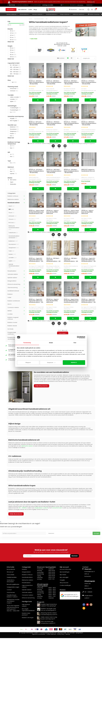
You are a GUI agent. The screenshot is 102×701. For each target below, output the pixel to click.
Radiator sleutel (12, 326)
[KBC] (46, 629)
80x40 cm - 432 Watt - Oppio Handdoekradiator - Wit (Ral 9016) (36, 82)
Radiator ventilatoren (14, 301)
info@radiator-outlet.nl (41, 508)
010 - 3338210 (88, 592)
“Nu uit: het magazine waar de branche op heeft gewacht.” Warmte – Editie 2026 (13, 608)
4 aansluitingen (15, 108)
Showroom (74, 9)
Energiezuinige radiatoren (12, 333)
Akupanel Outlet (62, 633)
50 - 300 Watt (15, 65)
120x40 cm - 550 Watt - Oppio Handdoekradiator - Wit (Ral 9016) (71, 82)
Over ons (81, 9)
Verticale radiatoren (37, 14)
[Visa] (75, 629)
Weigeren (28, 362)
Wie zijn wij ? (10, 572)
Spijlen (13, 101)
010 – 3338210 (23, 508)
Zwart (11, 206)
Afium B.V (53, 633)
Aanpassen (50, 362)
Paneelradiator (12, 271)
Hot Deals (10, 329)
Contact (9, 590)
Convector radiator (13, 307)
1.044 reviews (80, 5)
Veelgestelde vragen (13, 587)
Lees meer (33, 39)
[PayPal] (70, 629)
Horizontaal (14, 88)
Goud (11, 212)
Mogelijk (13, 118)
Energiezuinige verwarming (12, 338)
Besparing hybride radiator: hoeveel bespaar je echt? (49, 613)
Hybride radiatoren (11, 14)
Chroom (12, 219)
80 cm (13, 54)
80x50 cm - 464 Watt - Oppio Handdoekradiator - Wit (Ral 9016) (53, 82)
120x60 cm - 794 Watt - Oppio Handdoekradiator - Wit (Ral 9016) (53, 123)
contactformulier (57, 508)
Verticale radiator (13, 274)
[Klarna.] (51, 629)
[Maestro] (56, 629)
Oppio (11, 182)
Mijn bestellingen (64, 572)
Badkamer (14, 127)
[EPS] (32, 629)
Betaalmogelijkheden (13, 584)
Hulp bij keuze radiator (26, 605)
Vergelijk (62, 580)
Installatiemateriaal (13, 291)
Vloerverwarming (13, 287)
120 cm (13, 57)
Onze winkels (10, 574)
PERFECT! (74, 362)
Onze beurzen (11, 592)
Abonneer (74, 556)
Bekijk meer (11, 42)
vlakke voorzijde (15, 97)
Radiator (10, 294)
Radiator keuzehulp (94, 14)
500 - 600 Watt (15, 72)
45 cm (12, 35)
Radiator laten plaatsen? (26, 614)
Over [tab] (75, 342)
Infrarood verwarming (14, 284)
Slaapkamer (14, 131)
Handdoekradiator (14, 202)
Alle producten (64, 582)
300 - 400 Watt (15, 67)
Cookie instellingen (65, 585)
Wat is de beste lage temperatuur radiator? (48, 622)
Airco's (9, 304)
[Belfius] (27, 629)
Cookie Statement (51, 634)
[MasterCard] (61, 629)
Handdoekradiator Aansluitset (14, 236)
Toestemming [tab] (27, 342)
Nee (12, 148)
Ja (12, 146)
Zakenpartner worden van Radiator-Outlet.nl (13, 601)
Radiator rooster (12, 322)
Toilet (11, 251)
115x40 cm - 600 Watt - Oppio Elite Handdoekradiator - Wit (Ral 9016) (53, 260)
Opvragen (96, 533)
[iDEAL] (41, 629)
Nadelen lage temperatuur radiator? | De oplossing (49, 605)
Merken (10, 311)
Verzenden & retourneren (10, 581)
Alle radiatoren (22, 9)
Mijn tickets (63, 574)
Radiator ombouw (13, 196)
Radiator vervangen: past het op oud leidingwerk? (48, 609)
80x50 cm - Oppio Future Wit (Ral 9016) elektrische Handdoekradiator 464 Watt (71, 301)
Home (30, 19)
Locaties (10, 314)
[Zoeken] (88, 9)
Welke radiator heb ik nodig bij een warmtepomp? (49, 618)
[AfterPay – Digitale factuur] (22, 629)
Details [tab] (51, 342)
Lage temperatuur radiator (27, 586)
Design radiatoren (64, 14)
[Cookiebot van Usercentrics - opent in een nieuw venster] (78, 337)
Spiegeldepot (79, 633)
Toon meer (62, 333)
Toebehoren (13, 232)
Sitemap (68, 634)
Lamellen (14, 99)
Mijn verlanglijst (64, 577)
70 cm (12, 52)
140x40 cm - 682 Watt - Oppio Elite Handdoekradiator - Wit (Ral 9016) (71, 260)
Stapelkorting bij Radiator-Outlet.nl (12, 596)
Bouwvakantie (11, 569)
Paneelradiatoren (24, 14)
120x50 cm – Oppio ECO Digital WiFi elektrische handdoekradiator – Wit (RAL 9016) (88, 301)
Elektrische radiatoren (78, 14)
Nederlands (89, 5)
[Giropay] (37, 629)
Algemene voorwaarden (38, 634)
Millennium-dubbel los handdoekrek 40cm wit (88, 170)
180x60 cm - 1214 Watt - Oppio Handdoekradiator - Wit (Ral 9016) (71, 171)
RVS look (12, 222)
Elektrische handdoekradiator (14, 227)
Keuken (13, 133)
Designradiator (12, 281)
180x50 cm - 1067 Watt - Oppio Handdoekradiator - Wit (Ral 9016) (53, 171)
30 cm (12, 31)
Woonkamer (14, 129)
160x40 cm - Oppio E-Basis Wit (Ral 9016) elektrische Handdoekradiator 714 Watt (53, 301)
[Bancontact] (65, 629)
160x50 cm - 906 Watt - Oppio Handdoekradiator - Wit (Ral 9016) (88, 123)
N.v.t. (13, 112)
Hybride (13, 173)
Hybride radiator (12, 277)
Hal (12, 136)
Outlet (30, 9)
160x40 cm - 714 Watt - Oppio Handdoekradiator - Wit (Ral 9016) (71, 123)
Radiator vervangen (28, 617)
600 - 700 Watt (15, 74)
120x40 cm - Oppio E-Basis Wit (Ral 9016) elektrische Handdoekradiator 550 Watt (53, 212)
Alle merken (13, 180)
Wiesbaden (13, 184)
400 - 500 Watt (15, 69)
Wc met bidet (71, 633)
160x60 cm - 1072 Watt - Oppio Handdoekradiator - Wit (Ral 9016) (36, 171)
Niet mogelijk (14, 120)
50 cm (13, 37)
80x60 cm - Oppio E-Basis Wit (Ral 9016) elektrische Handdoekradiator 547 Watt (71, 212)
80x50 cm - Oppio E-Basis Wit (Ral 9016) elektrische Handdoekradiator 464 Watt (36, 212)
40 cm (13, 33)
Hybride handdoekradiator (14, 265)
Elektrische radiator (13, 199)
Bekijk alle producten (41, 386)
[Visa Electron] (80, 629)
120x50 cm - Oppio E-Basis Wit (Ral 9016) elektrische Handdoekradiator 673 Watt (88, 212)
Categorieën (10, 9)
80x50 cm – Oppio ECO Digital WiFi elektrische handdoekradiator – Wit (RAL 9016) (36, 260)
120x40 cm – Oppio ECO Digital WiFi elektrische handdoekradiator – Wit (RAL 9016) (88, 260)
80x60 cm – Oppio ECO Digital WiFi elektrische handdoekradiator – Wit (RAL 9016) (36, 301)
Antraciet (12, 216)
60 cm (13, 40)
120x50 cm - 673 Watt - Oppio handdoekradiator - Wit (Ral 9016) (88, 82)
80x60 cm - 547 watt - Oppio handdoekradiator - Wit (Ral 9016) (36, 123)
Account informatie (65, 569)
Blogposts (40, 602)
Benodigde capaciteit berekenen (28, 609)
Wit (14, 82)
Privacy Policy (60, 634)
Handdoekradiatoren (51, 14)
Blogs (35, 9)
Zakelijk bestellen (12, 577)
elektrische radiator (27, 446)
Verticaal (14, 91)
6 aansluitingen (15, 110)
